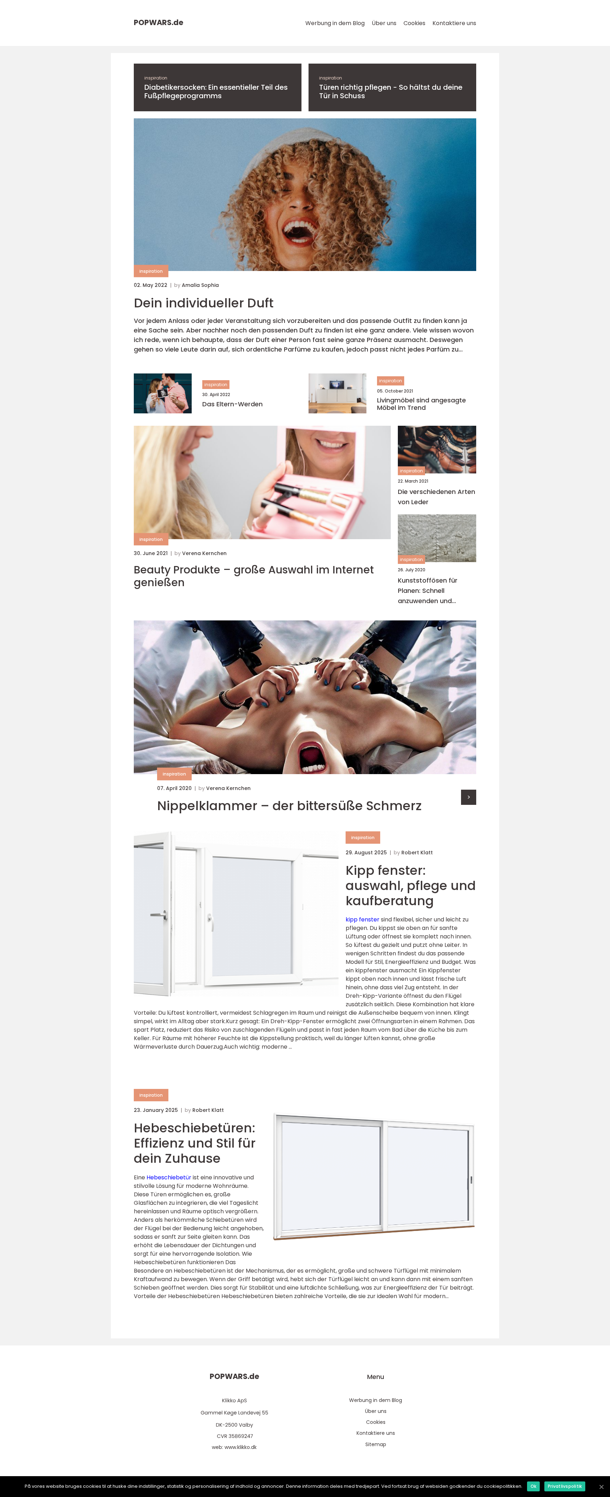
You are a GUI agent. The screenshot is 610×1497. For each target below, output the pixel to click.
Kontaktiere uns (454, 23)
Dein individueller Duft (204, 303)
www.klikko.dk (241, 1447)
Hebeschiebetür (168, 1177)
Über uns (384, 23)
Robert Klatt (417, 852)
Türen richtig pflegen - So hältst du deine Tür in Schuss (390, 91)
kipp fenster (362, 919)
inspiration (155, 78)
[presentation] (468, 797)
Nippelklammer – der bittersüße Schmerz (289, 805)
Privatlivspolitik (565, 1486)
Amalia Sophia (200, 285)
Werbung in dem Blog (335, 23)
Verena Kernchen (204, 553)
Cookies (414, 23)
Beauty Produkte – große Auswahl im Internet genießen (254, 576)
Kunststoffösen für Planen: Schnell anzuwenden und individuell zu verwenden (436, 591)
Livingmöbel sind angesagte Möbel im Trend (421, 404)
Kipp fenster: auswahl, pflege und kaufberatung (411, 885)
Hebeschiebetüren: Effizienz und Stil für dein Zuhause (195, 1143)
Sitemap (375, 1444)
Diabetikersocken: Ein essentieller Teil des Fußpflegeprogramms (216, 91)
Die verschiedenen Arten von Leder (436, 496)
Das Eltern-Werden (232, 404)
